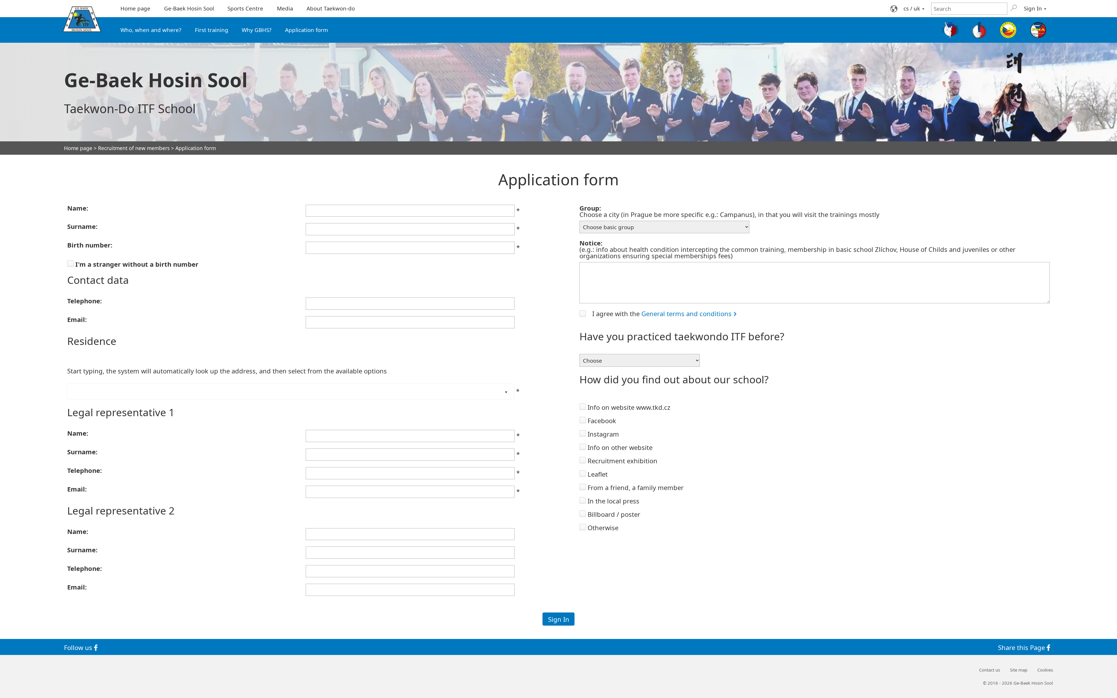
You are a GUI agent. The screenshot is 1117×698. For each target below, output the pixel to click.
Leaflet (598, 474)
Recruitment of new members (134, 148)
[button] (506, 391)
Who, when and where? (150, 29)
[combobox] (261, 391)
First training (211, 29)
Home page (135, 8)
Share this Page (1022, 647)
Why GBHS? (256, 29)
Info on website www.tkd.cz (629, 407)
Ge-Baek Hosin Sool (189, 8)
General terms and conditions (686, 313)
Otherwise (603, 527)
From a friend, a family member (636, 487)
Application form (306, 29)
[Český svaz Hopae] (979, 30)
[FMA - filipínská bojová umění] (1038, 30)
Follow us (79, 647)
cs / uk (912, 8)
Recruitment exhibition (622, 460)
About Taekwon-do (331, 8)
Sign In (1033, 8)
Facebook (602, 420)
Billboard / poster (614, 514)
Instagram (603, 434)
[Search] (1014, 7)
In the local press (613, 500)
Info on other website (620, 447)
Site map (1018, 670)
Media (285, 8)
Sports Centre (245, 8)
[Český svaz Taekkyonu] (950, 30)
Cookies (1045, 670)
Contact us (989, 670)
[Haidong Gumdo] (1008, 30)
